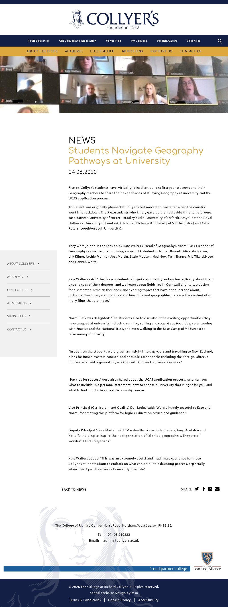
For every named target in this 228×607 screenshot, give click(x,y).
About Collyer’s (42, 51)
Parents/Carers (167, 40)
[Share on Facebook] (203, 489)
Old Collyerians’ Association (77, 40)
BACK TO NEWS (73, 489)
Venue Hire (113, 40)
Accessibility (148, 600)
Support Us (161, 51)
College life (102, 51)
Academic (74, 51)
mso (134, 593)
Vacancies (193, 40)
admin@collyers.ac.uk (121, 540)
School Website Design (108, 593)
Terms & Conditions (85, 600)
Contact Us (191, 51)
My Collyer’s (139, 40)
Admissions (132, 51)
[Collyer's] (114, 19)
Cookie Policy (119, 600)
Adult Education (39, 40)
